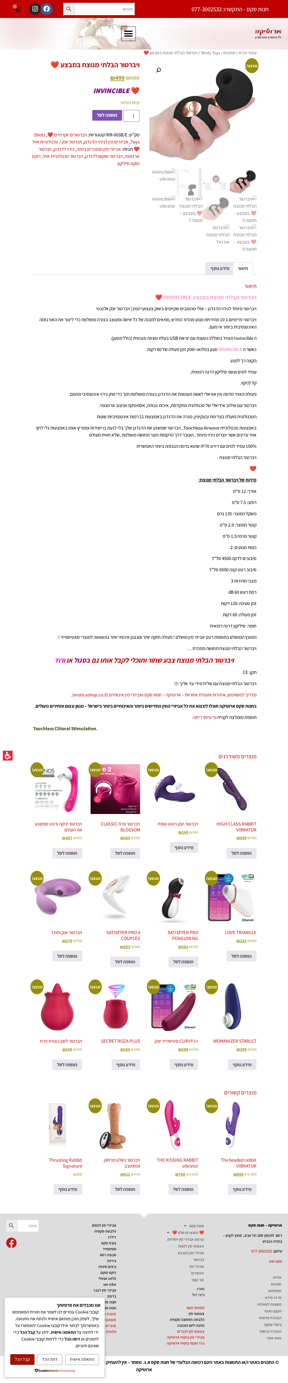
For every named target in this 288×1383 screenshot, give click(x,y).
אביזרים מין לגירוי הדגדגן (106, 142)
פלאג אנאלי (107, 1278)
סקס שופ (275, 1261)
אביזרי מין (197, 1266)
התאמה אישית (82, 1359)
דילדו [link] (112, 1237)
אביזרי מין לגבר (104, 1290)
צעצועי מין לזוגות (191, 1246)
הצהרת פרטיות (270, 1317)
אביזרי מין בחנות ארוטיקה (185, 1337)
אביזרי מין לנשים (104, 1225)
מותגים (229, 52)
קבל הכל (22, 1359)
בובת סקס (108, 1242)
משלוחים (275, 1290)
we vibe (109, 1284)
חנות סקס (196, 1225)
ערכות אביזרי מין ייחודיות (185, 1239)
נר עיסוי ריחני (204, 717)
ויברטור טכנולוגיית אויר (62, 156)
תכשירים (197, 1273)
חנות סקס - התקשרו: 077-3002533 (230, 9)
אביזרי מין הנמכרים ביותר (98, 149)
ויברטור (198, 1259)
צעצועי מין (196, 1313)
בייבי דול (198, 1294)
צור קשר (197, 1279)
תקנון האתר (273, 1311)
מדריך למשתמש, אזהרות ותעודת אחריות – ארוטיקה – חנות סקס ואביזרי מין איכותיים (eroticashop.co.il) (164, 695)
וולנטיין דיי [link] (109, 1331)
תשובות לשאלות (269, 1304)
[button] (69, 9)
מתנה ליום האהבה (190, 1325)
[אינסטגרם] (35, 9)
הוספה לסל (107, 115)
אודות (277, 1277)
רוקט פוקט (108, 1272)
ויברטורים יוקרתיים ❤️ (67, 135)
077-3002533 (261, 1251)
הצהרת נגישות (271, 1331)
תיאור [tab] (243, 268)
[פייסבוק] (46, 9)
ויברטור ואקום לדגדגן (104, 156)
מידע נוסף (184, 847)
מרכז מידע (273, 1297)
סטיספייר (109, 1248)
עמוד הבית (247, 52)
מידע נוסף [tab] (220, 268)
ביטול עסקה (273, 1324)
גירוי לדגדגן (64, 149)
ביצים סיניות (107, 1266)
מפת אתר (274, 1338)
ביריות (111, 1260)
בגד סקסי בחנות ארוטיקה (185, 1343)
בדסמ (111, 1296)
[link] (11, 1243)
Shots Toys (210, 52)
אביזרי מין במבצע (191, 1252)
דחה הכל (50, 1359)
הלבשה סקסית (105, 1231)
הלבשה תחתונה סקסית (187, 1319)
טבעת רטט (108, 1254)
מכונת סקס (107, 1313)
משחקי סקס (195, 1307)
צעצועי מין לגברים (190, 1331)
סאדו (200, 1288)
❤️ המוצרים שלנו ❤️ (188, 1232)
